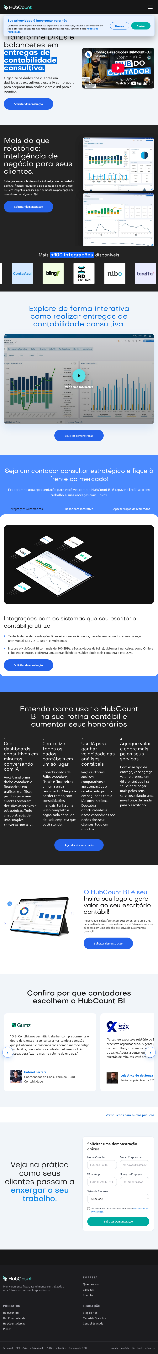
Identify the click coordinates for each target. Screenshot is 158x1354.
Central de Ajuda (93, 1323)
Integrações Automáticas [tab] (26, 509)
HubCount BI (11, 1312)
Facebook (137, 1347)
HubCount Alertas (14, 1323)
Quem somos (91, 1284)
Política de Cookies (56, 1347)
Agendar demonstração (79, 845)
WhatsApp (93, 1174)
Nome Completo (97, 1157)
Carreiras (88, 1289)
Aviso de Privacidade (33, 1347)
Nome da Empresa (131, 1174)
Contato (88, 1295)
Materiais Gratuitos (94, 1318)
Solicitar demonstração (28, 104)
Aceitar (141, 25)
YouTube (125, 1347)
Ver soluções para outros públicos (130, 1115)
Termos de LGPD (11, 1347)
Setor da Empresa (97, 1191)
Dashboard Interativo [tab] (79, 509)
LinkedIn (114, 1347)
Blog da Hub (90, 1312)
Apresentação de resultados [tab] (131, 509)
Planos (7, 1328)
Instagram (150, 1347)
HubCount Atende (14, 1318)
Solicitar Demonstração (118, 1221)
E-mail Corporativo (131, 1157)
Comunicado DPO (77, 1347)
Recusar (119, 25)
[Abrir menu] (150, 7)
